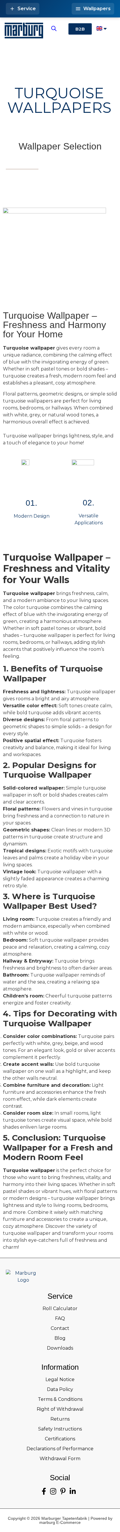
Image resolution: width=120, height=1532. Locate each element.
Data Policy (60, 1389)
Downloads (60, 1348)
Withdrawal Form (60, 1458)
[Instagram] (53, 1491)
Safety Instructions (60, 1429)
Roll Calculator (60, 1308)
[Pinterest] (63, 1491)
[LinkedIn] (73, 1491)
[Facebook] (44, 1491)
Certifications (60, 1439)
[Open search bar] (54, 28)
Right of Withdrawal (60, 1409)
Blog (60, 1338)
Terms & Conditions (60, 1399)
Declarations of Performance (60, 1448)
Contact (60, 1328)
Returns (60, 1419)
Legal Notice (60, 1379)
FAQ (60, 1318)
